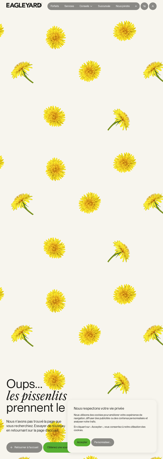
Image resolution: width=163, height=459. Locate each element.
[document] (112, 426)
